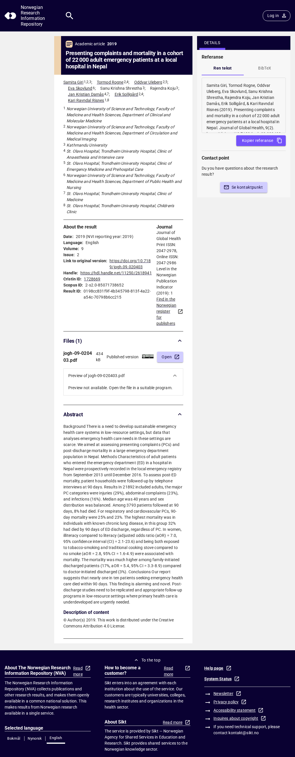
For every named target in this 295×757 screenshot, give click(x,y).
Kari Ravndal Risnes (86, 100)
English (56, 738)
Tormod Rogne (110, 82)
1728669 (92, 279)
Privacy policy (226, 702)
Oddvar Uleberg (148, 82)
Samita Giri (73, 82)
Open (167, 357)
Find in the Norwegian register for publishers (166, 311)
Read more (78, 671)
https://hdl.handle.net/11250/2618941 (116, 273)
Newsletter (223, 693)
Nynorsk (35, 738)
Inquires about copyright (235, 718)
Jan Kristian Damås (86, 94)
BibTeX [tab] (264, 68)
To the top (150, 660)
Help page (213, 668)
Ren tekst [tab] (222, 68)
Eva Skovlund (80, 88)
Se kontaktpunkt (247, 187)
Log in (273, 15)
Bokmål (13, 738)
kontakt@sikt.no (243, 732)
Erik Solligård (126, 94)
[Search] (69, 15)
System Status (218, 679)
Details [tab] (212, 42)
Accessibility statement (234, 710)
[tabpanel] (244, 105)
